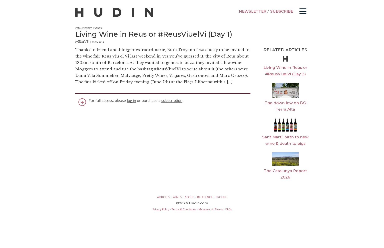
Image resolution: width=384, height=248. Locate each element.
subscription (171, 100)
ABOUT (189, 197)
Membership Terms (210, 209)
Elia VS (83, 41)
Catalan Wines (83, 28)
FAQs (228, 209)
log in (131, 100)
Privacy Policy (160, 209)
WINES (177, 197)
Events (97, 28)
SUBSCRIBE (281, 11)
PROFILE (221, 197)
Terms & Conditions (184, 209)
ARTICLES (163, 197)
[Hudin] (114, 16)
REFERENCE (204, 197)
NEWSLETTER (252, 11)
